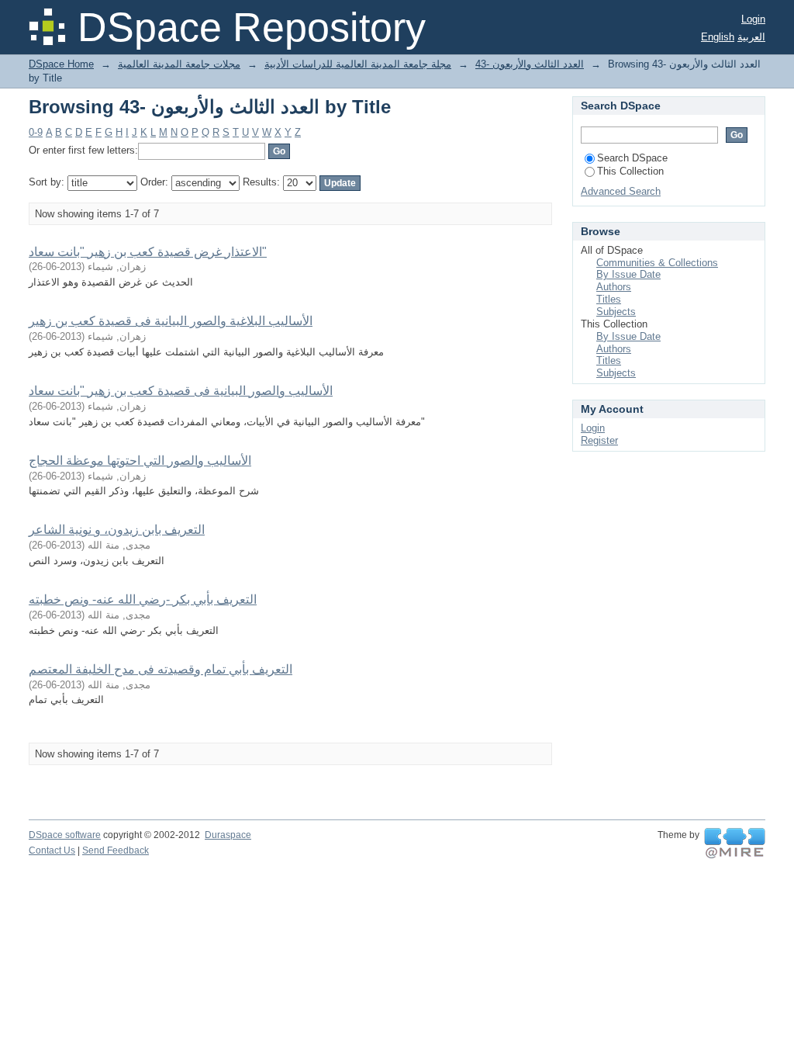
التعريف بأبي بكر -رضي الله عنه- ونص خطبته (143, 599)
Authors (613, 287)
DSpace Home (61, 64)
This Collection (630, 171)
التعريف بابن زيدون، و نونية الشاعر (117, 529)
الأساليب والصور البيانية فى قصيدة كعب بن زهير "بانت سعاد (181, 390)
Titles (608, 299)
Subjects (616, 311)
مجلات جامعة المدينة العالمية (179, 64)
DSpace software (65, 835)
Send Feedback (115, 850)
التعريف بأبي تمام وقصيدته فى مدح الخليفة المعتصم (160, 669)
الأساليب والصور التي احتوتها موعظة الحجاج (140, 460)
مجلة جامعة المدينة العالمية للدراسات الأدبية (357, 64)
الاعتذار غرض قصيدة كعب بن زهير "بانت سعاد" (148, 251)
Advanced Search (621, 191)
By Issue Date (628, 274)
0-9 (36, 132)
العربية (751, 37)
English (717, 37)
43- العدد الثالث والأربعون (529, 64)
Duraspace (228, 835)
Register (599, 440)
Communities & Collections (657, 262)
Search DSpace (632, 158)
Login (753, 19)
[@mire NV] (734, 843)
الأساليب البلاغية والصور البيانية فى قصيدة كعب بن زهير (170, 320)
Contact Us (52, 850)
